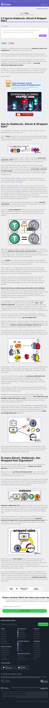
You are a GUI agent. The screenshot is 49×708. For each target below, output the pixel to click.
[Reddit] (18, 674)
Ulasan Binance (36, 632)
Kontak (35, 659)
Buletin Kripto (3, 634)
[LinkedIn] (11, 674)
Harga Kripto (3, 657)
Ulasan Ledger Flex (21, 655)
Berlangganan (43, 624)
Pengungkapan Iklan (44, 701)
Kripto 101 (3, 632)
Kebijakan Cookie (36, 701)
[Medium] (13, 674)
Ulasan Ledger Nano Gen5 (22, 659)
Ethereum (28, 405)
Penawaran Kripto (4, 641)
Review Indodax (37, 636)
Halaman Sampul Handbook (42, 8)
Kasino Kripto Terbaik (5, 654)
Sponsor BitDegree (37, 654)
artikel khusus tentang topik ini (16, 180)
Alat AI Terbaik (3, 655)
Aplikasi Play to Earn (5, 643)
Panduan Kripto (4, 636)
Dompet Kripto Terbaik (5, 652)
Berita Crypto (3, 638)
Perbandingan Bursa (5, 650)
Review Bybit (36, 630)
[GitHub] (20, 674)
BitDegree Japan (37, 655)
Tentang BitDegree (37, 643)
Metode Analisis (37, 646)
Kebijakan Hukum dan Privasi (26, 701)
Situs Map (18, 701)
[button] (43, 4)
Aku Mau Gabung (24, 610)
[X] (2, 674)
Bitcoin (15, 160)
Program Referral (37, 650)
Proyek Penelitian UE (38, 648)
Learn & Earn (3, 630)
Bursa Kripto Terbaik (5, 648)
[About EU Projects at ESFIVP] (6, 681)
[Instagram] (16, 674)
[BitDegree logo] (5, 688)
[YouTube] (7, 674)
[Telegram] (4, 674)
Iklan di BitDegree (37, 652)
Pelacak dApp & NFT (5, 659)
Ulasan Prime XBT (37, 634)
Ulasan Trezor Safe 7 (21, 657)
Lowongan (36, 657)
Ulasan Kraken (36, 638)
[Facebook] (9, 674)
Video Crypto (3, 639)
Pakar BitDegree (37, 645)
